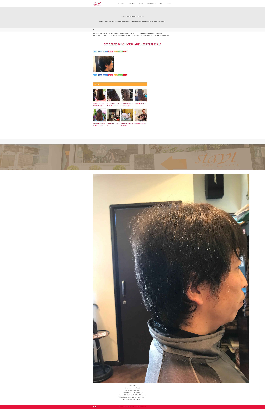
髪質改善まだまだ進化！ (141, 123)
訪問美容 (161, 3)
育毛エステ (140, 3)
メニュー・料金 (131, 3)
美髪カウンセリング (151, 3)
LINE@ (168, 3)
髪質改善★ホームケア (140, 103)
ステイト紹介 (121, 3)
